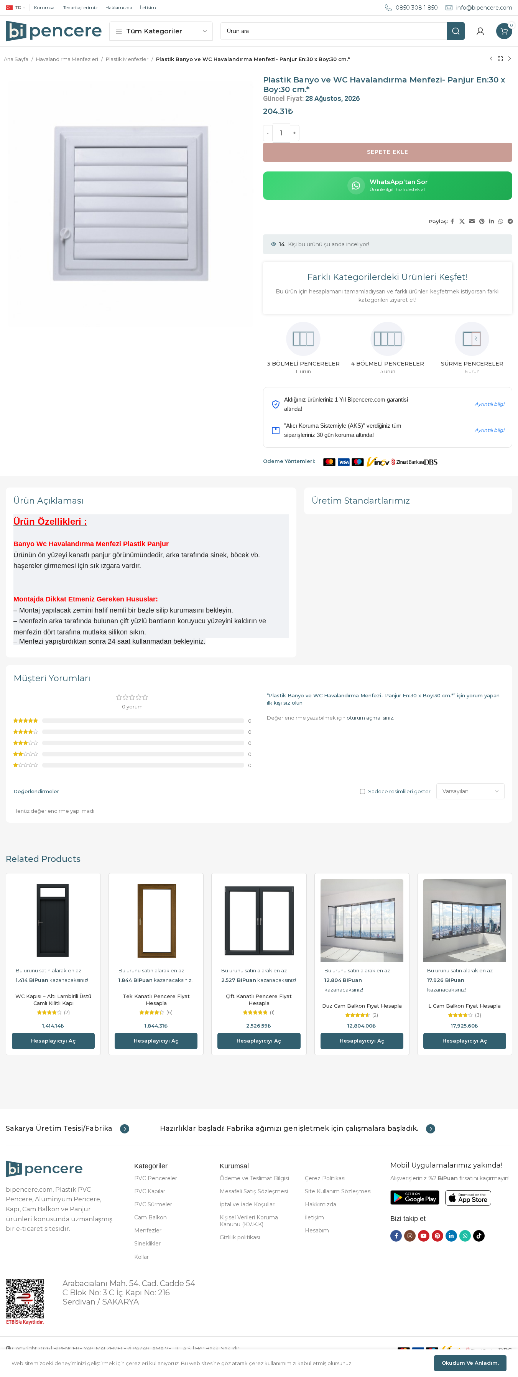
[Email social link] (472, 221)
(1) (272, 1012)
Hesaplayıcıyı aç (53, 1041)
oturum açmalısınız (370, 718)
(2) (67, 1012)
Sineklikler (147, 1243)
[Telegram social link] (510, 221)
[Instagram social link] (410, 1236)
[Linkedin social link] (491, 221)
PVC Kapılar (149, 1191)
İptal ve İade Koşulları (248, 1204)
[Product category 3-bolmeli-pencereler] (293, 350)
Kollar (141, 1256)
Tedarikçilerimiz (80, 7)
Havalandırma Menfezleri (67, 59)
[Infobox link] (67, 1128)
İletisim (148, 7)
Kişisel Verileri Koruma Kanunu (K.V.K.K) (249, 1221)
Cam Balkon (150, 1217)
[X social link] (462, 221)
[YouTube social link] (423, 1236)
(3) (478, 1015)
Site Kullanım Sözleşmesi (338, 1191)
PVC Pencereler (155, 1178)
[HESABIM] (480, 31)
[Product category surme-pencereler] (462, 350)
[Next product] (509, 59)
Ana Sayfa (16, 59)
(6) (169, 1012)
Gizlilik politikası (240, 1237)
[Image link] (44, 1168)
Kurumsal (45, 7)
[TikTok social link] (479, 1236)
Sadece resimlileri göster (399, 792)
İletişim (314, 1217)
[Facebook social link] (452, 221)
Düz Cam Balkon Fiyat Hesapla (362, 1006)
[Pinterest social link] (482, 221)
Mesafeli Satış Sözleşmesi (254, 1191)
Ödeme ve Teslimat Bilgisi (254, 1178)
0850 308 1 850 (417, 7)
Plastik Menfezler (127, 59)
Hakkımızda (118, 7)
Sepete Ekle (387, 151)
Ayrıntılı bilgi (489, 404)
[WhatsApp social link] (500, 221)
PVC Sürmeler (153, 1204)
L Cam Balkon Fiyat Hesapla (464, 1006)
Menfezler (147, 1230)
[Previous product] (491, 59)
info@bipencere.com (484, 7)
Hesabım (317, 1230)
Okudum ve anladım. (470, 1363)
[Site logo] (54, 30)
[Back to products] (500, 59)
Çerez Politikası (325, 1178)
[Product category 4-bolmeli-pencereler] (377, 350)
